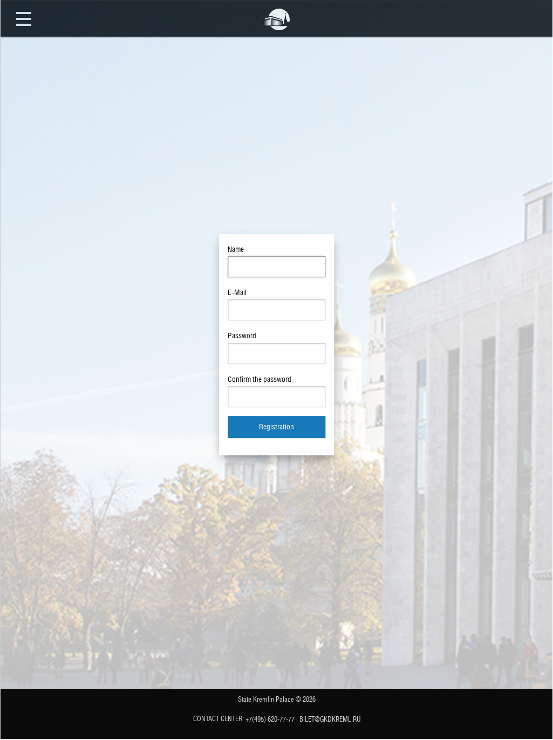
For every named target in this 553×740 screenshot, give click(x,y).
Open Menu (24, 18)
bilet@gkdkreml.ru (330, 719)
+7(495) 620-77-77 (270, 719)
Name (236, 249)
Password (242, 336)
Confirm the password (259, 379)
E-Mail (237, 292)
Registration (276, 426)
